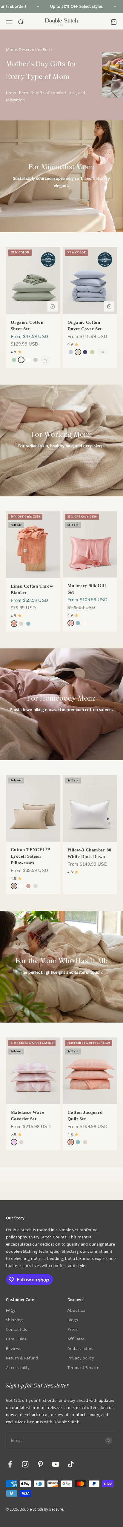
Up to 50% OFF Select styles (73, 6)
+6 (45, 359)
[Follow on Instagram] (25, 1464)
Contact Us (16, 1330)
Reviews (13, 1349)
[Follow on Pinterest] (40, 1464)
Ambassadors (80, 1349)
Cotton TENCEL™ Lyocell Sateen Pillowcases (30, 856)
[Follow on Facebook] (10, 1464)
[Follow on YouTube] (56, 1464)
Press (72, 1330)
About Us (76, 1311)
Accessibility (18, 1368)
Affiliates (76, 1339)
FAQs (11, 1311)
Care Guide (16, 1339)
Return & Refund (22, 1358)
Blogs (72, 1320)
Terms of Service (83, 1368)
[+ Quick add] (52, 306)
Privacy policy (80, 1358)
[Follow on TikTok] (71, 1464)
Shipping (14, 1320)
